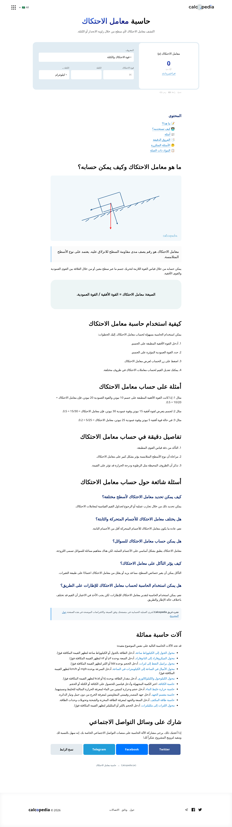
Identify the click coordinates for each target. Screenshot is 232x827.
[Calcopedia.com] (206, 7)
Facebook (132, 749)
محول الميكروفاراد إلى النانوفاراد (155, 658)
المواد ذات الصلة (160, 150)
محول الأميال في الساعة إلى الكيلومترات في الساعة (144, 669)
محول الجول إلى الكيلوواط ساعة (155, 653)
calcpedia (39, 809)
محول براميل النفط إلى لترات (157, 663)
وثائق (124, 809)
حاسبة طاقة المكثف (163, 700)
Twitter (164, 749)
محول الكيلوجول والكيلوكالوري (156, 678)
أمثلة (167, 134)
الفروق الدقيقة (161, 140)
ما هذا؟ (166, 123)
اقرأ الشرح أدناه (168, 73)
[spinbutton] (118, 74)
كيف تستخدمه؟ (161, 129)
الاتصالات (114, 809)
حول (132, 809)
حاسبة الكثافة (167, 684)
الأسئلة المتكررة (160, 145)
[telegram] (186, 809)
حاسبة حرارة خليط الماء (160, 689)
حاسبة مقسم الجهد (163, 694)
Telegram (99, 749)
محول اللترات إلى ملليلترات (158, 705)
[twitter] (200, 809)
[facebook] (193, 809)
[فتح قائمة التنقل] (13, 7)
